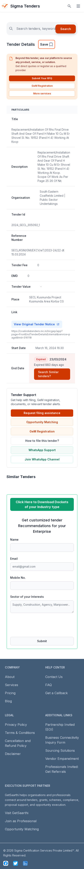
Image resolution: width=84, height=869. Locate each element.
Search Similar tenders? (48, 374)
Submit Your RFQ (42, 78)
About (9, 677)
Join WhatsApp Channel (42, 459)
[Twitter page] (15, 863)
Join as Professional (20, 821)
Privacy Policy (16, 725)
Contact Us (54, 677)
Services (11, 685)
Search (65, 29)
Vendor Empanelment (62, 759)
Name (14, 539)
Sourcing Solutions (60, 750)
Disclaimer (13, 754)
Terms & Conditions (20, 733)
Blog (8, 701)
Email (14, 558)
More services (42, 93)
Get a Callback (56, 693)
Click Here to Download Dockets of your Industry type (42, 504)
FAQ (48, 685)
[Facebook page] (5, 863)
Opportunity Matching (42, 422)
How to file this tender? (42, 440)
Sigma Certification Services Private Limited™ (44, 850)
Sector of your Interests (27, 596)
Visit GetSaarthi (16, 813)
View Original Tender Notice (34, 324)
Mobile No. (18, 577)
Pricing (10, 693)
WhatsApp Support (42, 450)
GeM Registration (42, 85)
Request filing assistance (42, 413)
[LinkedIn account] (25, 863)
